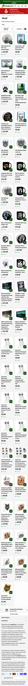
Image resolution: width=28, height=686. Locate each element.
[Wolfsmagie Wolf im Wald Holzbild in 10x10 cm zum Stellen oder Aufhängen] (7, 535)
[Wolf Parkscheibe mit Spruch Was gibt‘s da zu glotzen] (21, 116)
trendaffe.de (7, 681)
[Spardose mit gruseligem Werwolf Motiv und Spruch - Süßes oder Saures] (7, 116)
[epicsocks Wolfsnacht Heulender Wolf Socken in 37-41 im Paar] (21, 426)
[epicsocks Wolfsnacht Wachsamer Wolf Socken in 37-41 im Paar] (7, 397)
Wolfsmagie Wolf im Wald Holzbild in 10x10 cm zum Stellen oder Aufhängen (6, 545)
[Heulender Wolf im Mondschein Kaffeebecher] (7, 238)
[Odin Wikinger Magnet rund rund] (21, 143)
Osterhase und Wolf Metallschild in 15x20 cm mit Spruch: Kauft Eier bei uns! (6, 490)
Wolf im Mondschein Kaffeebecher (6, 271)
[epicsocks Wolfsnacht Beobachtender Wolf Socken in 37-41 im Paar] (7, 369)
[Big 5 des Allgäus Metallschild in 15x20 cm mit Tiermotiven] (21, 480)
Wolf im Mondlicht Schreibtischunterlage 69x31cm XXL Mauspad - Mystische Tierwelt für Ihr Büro (6, 297)
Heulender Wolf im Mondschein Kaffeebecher (6, 247)
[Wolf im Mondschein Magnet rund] (7, 215)
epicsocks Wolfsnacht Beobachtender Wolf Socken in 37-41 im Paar (6, 380)
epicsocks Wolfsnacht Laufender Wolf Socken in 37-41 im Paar (20, 380)
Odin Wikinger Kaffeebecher (4, 151)
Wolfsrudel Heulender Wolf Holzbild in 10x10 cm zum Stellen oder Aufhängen (6, 572)
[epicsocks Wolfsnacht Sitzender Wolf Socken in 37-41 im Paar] (21, 397)
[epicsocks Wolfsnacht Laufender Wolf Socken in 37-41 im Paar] (21, 369)
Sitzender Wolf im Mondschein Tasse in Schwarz (20, 199)
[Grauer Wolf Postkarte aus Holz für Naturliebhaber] (7, 588)
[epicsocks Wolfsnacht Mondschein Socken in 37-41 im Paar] (7, 426)
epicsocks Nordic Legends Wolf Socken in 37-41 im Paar (6, 351)
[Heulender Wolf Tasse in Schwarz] (21, 215)
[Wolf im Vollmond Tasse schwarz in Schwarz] (21, 166)
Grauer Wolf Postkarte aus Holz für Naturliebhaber (6, 597)
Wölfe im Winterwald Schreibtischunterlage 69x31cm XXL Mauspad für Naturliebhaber (6, 325)
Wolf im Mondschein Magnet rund (6, 223)
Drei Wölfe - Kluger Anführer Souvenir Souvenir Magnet (20, 295)
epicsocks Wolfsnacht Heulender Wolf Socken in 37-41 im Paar (21, 435)
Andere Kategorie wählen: (8, 21)
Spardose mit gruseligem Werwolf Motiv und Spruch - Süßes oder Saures (6, 126)
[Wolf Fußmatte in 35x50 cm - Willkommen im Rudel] (7, 63)
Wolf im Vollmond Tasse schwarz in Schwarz (19, 174)
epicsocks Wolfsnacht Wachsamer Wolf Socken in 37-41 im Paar (6, 408)
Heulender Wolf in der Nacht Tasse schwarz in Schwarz (6, 174)
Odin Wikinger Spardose (4, 198)
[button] (22, 6)
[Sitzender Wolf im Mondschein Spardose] (21, 238)
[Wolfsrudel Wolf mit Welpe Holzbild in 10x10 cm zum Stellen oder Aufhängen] (21, 535)
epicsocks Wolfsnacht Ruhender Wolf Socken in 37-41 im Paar (20, 352)
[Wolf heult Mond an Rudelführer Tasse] (21, 263)
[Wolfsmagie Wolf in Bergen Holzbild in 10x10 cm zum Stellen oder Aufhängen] (21, 562)
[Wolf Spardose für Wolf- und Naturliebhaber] (7, 38)
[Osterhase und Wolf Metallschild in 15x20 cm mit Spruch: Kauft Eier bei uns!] (7, 480)
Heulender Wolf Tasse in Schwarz (20, 223)
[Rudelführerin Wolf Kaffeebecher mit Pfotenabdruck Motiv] (7, 88)
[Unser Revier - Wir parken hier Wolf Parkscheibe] (21, 38)
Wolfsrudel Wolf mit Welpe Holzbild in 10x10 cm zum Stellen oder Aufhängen (20, 545)
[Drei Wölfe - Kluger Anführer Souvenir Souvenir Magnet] (21, 286)
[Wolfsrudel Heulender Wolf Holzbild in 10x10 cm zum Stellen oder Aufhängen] (7, 562)
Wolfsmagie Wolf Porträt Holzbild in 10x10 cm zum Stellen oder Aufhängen (20, 517)
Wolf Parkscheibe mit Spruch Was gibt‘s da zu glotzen (20, 125)
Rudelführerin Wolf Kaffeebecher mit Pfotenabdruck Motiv (6, 97)
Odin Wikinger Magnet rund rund (20, 151)
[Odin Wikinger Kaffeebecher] (7, 143)
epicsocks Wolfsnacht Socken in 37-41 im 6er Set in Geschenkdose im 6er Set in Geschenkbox (20, 463)
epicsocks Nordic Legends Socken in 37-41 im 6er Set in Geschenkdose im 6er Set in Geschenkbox (7, 463)
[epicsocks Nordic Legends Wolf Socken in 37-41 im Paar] (7, 343)
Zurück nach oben (14, 614)
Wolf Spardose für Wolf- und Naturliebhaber (6, 47)
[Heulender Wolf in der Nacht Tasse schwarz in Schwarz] (7, 166)
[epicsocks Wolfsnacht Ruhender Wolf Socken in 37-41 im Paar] (21, 343)
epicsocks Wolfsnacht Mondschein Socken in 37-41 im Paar (7, 435)
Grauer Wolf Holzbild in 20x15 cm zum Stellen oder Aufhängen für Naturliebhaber (6, 518)
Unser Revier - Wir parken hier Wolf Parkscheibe (20, 47)
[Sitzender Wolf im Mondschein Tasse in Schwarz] (21, 191)
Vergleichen (19, 29)
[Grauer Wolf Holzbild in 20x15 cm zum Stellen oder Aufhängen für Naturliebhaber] (7, 507)
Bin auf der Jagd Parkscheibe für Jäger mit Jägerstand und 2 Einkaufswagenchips (21, 99)
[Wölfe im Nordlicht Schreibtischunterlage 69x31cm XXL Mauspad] (21, 314)
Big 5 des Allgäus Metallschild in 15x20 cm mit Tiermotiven (20, 489)
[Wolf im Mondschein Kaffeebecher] (7, 263)
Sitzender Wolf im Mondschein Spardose (21, 246)
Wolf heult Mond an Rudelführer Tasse (20, 271)
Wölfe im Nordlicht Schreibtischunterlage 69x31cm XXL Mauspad (20, 324)
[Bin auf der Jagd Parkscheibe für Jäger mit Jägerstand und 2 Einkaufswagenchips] (21, 88)
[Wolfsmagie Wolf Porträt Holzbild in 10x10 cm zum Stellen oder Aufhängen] (21, 507)
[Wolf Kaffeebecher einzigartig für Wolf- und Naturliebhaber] (21, 63)
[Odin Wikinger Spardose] (7, 191)
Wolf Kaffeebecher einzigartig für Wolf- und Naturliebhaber (20, 72)
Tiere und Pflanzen (9, 15)
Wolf (13, 15)
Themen (3, 15)
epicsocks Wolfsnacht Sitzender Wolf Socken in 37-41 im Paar (20, 407)
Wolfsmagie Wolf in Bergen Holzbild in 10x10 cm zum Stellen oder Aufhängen (20, 572)
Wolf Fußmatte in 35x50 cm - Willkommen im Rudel (6, 72)
